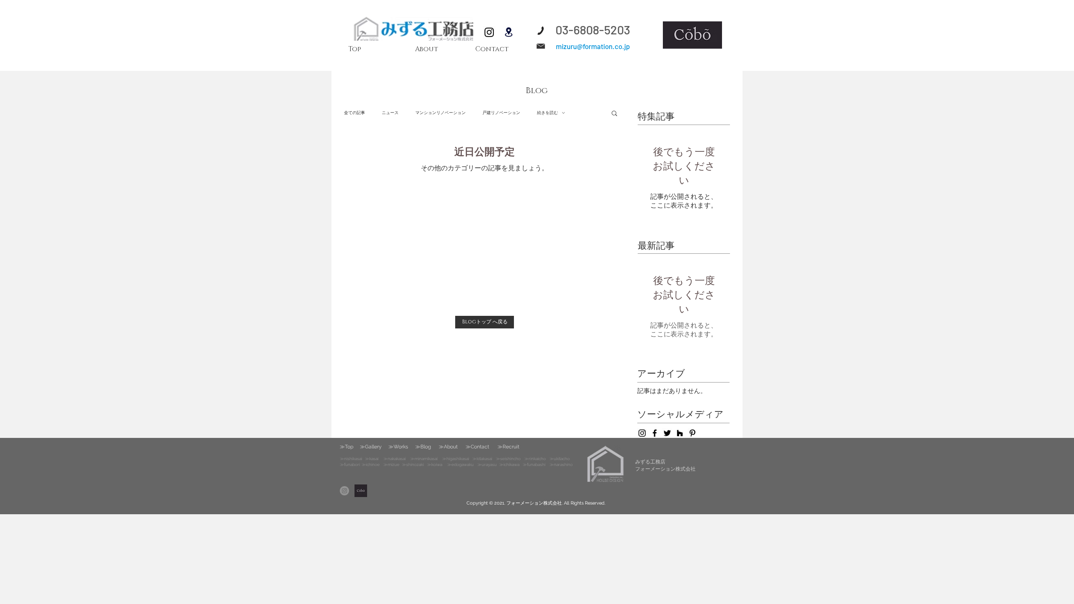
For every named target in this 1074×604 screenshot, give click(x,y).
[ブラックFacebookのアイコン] (655, 433)
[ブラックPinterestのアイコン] (692, 433)
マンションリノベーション (440, 112)
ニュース (390, 112)
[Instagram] (489, 32)
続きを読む (547, 112)
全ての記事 (354, 112)
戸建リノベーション (501, 112)
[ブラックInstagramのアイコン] (642, 433)
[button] (614, 113)
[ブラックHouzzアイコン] (680, 433)
